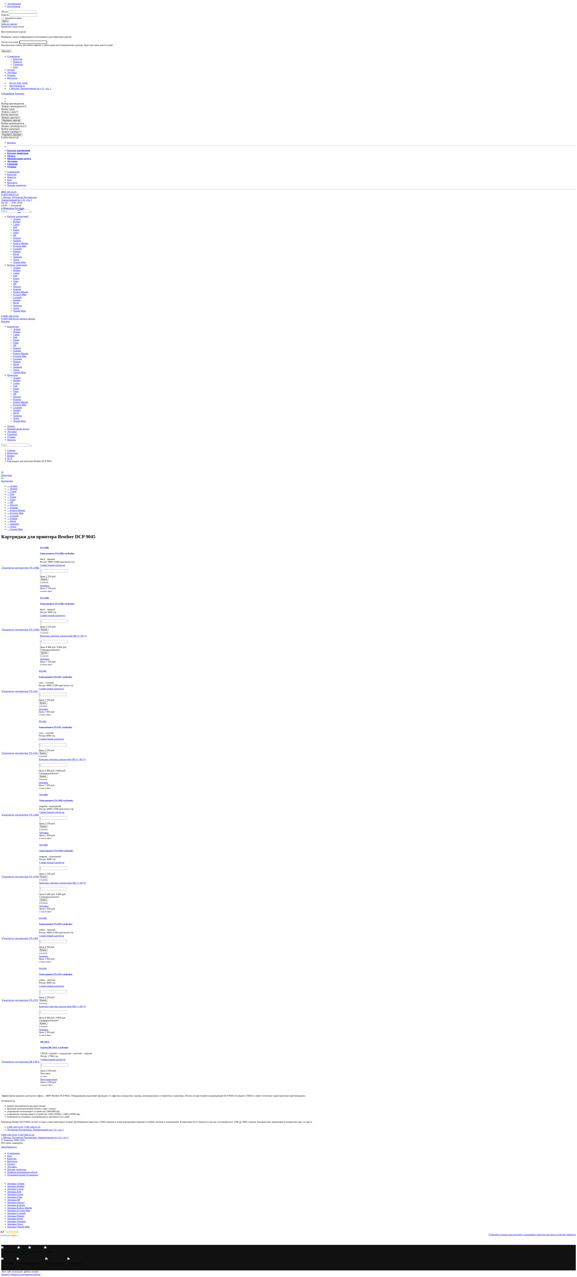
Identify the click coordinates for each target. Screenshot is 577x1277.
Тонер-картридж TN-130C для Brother (55, 677)
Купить (44, 579)
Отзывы (11, 75)
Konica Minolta (20, 243)
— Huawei (12, 505)
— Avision (12, 486)
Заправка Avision (15, 1183)
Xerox (16, 259)
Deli (15, 227)
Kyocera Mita (19, 246)
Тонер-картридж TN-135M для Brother (56, 851)
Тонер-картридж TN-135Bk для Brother (57, 603)
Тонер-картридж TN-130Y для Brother (55, 924)
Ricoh (16, 254)
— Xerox (11, 526)
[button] (17, 216)
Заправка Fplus (14, 1197)
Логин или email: (10, 42)
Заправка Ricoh (15, 1218)
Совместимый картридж (52, 565)
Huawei (17, 238)
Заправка (44, 585)
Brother (16, 221)
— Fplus (11, 499)
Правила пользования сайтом (22, 1172)
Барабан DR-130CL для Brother (54, 1047)
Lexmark (17, 249)
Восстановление (48, 1079)
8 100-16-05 (9, 192)
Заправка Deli (14, 1191)
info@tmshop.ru (17, 86)
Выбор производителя (12, 103)
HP (14, 235)
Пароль (5, 15)
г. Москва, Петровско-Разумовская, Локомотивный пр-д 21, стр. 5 (19, 198)
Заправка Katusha (16, 1205)
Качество (18, 59)
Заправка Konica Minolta (19, 1208)
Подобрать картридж (11, 135)
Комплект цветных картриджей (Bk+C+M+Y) (63, 636)
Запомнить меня (12, 18)
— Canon (12, 491)
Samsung (17, 257)
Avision (17, 219)
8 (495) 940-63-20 (10, 318)
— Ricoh (11, 521)
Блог (15, 67)
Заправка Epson (15, 1194)
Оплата (11, 70)
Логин (4, 11)
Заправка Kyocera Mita (18, 1210)
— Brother (12, 489)
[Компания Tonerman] (12, 93)
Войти (5, 21)
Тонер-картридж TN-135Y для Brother (55, 974)
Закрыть (5, 1274)
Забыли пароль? (9, 24)
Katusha (17, 240)
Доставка (12, 72)
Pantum (16, 251)
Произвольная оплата (18, 429)
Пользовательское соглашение (22, 1175)
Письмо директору (16, 185)
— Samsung (13, 524)
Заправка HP (13, 1200)
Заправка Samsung (16, 1221)
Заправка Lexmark (16, 1213)
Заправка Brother (15, 1186)
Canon (16, 224)
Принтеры (6, 475)
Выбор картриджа (10, 129)
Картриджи (7, 481)
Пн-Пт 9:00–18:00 (18, 83)
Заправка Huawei (16, 1202)
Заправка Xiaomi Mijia (18, 1227)
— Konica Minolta (16, 510)
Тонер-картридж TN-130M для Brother (56, 800)
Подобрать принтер (11, 120)
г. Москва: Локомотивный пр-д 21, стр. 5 (30, 88)
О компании (13, 56)
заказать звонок (27, 318)
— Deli (10, 494)
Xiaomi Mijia (19, 262)
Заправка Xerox (15, 1224)
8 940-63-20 (10, 194)
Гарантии (18, 64)
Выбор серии (8, 109)
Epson (16, 230)
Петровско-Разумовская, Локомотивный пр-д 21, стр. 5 (35, 1129)
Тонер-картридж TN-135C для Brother (55, 727)
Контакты (12, 78)
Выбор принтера (9, 114)
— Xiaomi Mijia (15, 529)
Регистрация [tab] (13, 6)
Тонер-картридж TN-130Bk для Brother (57, 553)
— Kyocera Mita (15, 513)
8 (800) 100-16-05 (10, 316)
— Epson (11, 497)
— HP (10, 502)
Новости (17, 61)
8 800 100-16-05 (15, 1127)
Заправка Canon (15, 1189)
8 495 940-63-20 (32, 1127)
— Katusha (12, 507)
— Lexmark (13, 516)
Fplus (15, 232)
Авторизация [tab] (14, 3)
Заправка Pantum (15, 1216)
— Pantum (12, 518)
